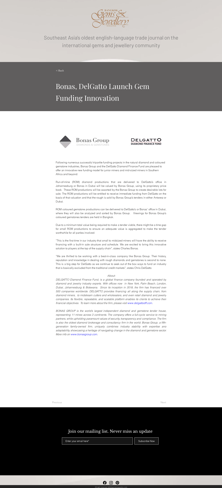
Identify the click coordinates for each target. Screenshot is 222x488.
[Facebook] (104, 482)
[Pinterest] (117, 482)
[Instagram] (111, 482)
